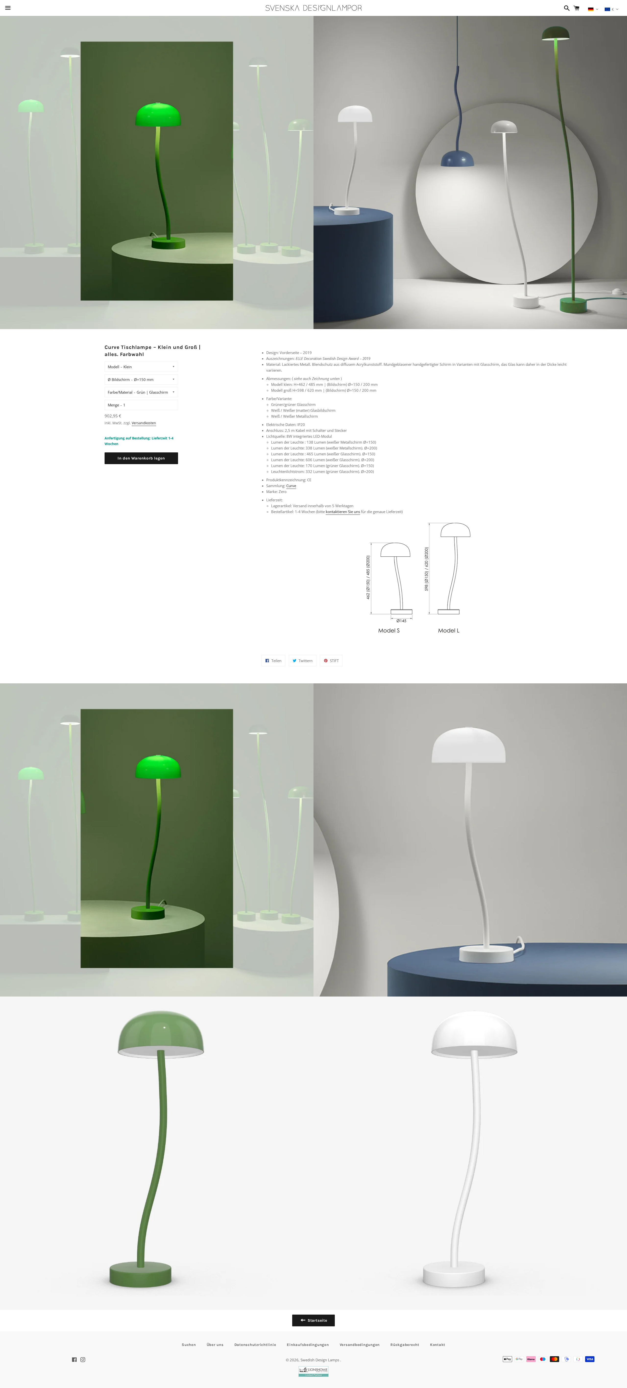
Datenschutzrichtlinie (255, 1344)
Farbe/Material (120, 392)
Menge (113, 404)
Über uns (215, 1344)
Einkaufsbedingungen (308, 1344)
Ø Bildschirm (119, 379)
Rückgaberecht (404, 1344)
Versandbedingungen (360, 1344)
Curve (291, 485)
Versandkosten (144, 423)
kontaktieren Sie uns (343, 511)
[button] (593, 9)
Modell (113, 366)
